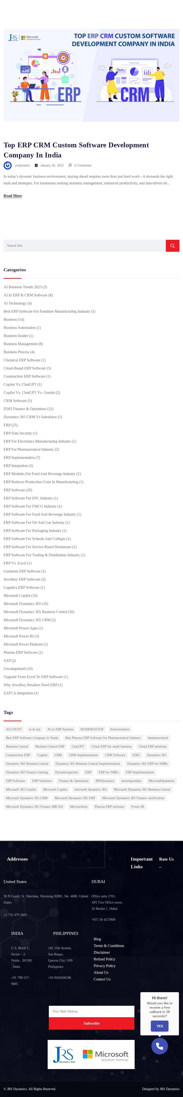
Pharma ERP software (109, 806)
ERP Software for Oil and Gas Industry (34, 522)
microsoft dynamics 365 (90, 789)
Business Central (17, 746)
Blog (97, 939)
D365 (136, 755)
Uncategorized (14, 669)
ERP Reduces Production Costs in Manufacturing (41, 482)
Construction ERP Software (24, 376)
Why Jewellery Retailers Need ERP (30, 685)
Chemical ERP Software (22, 360)
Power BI (137, 806)
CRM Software (15, 401)
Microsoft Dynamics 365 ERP (75, 798)
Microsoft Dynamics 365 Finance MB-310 (34, 806)
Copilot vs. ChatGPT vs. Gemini (29, 393)
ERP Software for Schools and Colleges (35, 539)
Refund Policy (104, 959)
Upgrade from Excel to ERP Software (33, 677)
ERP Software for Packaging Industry (32, 531)
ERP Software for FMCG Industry (30, 506)
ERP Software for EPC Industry (28, 498)
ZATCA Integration (18, 693)
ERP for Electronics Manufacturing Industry (37, 441)
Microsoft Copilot (17, 596)
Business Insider (16, 336)
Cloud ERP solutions (153, 746)
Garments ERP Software (22, 571)
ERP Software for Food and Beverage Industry (40, 514)
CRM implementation (83, 755)
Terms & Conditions (109, 946)
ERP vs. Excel (15, 563)
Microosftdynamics (161, 781)
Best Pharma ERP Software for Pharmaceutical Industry (103, 738)
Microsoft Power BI (19, 636)
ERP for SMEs (109, 772)
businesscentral (158, 738)
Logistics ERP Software (22, 587)
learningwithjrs (131, 781)
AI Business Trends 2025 (23, 287)
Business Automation (20, 328)
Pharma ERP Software (20, 652)
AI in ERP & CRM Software (25, 295)
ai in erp (34, 729)
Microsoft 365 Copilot (21, 789)
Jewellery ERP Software (22, 579)
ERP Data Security (18, 433)
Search (172, 246)
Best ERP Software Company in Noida (32, 738)
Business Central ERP (50, 746)
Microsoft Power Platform (23, 644)
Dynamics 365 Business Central (27, 763)
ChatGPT (78, 746)
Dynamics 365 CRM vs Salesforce (30, 417)
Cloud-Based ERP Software (25, 368)
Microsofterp (78, 806)
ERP (7, 425)
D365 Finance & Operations (25, 409)
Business (10, 319)
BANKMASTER (92, 729)
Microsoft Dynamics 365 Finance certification (133, 798)
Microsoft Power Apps (21, 628)
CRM (58, 755)
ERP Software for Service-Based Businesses (37, 547)
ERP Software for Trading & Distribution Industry (42, 555)
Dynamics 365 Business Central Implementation (88, 763)
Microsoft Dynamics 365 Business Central (35, 612)
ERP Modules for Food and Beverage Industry (40, 474)
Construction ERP (18, 755)
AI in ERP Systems (60, 729)
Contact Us (102, 979)
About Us (101, 972)
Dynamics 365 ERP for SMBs (147, 763)
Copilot (42, 755)
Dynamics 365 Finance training (27, 772)
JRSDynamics (105, 781)
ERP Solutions (42, 781)
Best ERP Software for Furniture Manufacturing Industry (47, 311)
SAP (7, 660)
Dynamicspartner (66, 772)
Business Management (20, 344)
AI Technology (15, 303)
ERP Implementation (19, 457)
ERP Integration (16, 466)
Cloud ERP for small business (112, 746)
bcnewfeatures (120, 729)
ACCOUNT (14, 729)
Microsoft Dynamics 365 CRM (27, 620)
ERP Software (14, 490)
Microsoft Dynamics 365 (22, 604)
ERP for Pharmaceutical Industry (29, 449)
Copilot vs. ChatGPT (20, 384)
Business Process (16, 352)
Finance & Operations (73, 781)
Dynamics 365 (156, 755)
